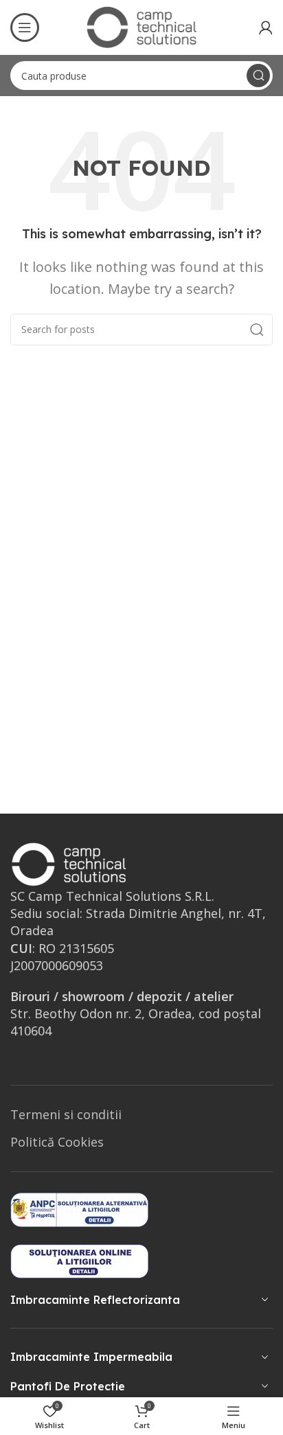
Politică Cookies (57, 1142)
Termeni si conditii (66, 1114)
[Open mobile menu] (24, 27)
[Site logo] (141, 26)
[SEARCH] (258, 75)
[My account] (266, 27)
